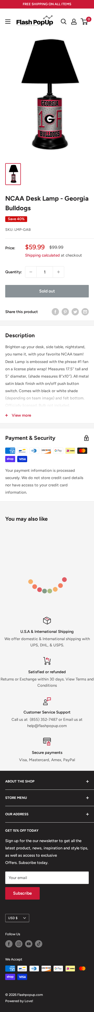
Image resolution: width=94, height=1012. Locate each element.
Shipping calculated (42, 255)
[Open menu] (7, 22)
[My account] (74, 21)
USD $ (12, 918)
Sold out (47, 291)
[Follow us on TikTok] (38, 943)
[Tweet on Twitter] (75, 311)
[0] (84, 21)
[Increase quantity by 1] (58, 271)
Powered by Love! (19, 1001)
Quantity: (13, 272)
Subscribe (22, 893)
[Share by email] (85, 311)
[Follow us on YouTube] (28, 943)
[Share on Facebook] (55, 311)
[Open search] (64, 21)
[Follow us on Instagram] (18, 943)
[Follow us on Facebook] (9, 943)
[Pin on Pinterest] (65, 311)
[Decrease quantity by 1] (30, 271)
